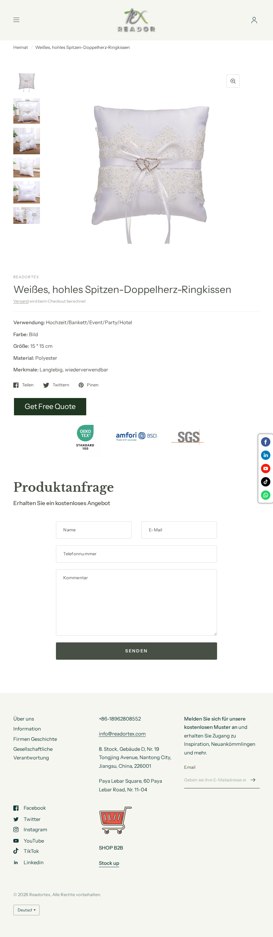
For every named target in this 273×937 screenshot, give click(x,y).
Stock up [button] (109, 863)
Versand (21, 301)
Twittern (61, 385)
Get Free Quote (50, 406)
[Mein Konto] (254, 20)
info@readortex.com (122, 734)
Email (189, 767)
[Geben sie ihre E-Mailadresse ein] (253, 779)
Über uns (23, 719)
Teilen (28, 385)
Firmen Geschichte (35, 739)
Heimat (20, 47)
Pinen (93, 385)
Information (27, 729)
